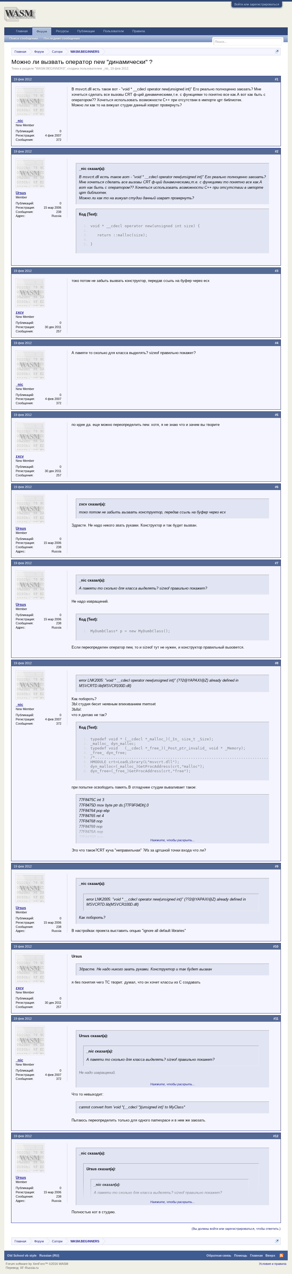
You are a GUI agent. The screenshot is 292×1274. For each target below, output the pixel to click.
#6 (276, 487)
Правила (138, 31)
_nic (106, 68)
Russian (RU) (49, 1255)
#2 (276, 151)
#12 (275, 1136)
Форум (41, 31)
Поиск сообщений (23, 38)
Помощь (240, 1255)
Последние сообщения (62, 38)
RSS (281, 1255)
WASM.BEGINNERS (50, 68)
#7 (276, 563)
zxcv (20, 312)
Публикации (86, 31)
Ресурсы (62, 31)
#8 (276, 663)
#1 (276, 79)
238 (58, 212)
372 (58, 139)
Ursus (21, 193)
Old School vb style (21, 1255)
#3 (276, 271)
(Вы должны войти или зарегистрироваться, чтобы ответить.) (236, 1228)
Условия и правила (272, 1263)
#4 (276, 343)
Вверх (270, 1255)
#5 (276, 414)
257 (58, 331)
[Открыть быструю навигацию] (277, 51)
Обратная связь (218, 1255)
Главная (22, 31)
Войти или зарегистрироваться (256, 4)
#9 (276, 866)
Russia (56, 216)
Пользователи (113, 31)
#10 (275, 946)
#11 (275, 1018)
